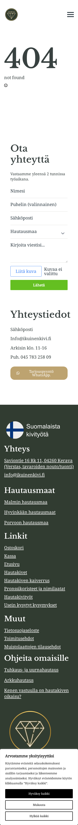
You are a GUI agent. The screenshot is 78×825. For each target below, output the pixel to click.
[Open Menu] (70, 14)
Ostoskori (14, 547)
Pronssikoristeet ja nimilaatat (34, 588)
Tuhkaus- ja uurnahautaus (31, 670)
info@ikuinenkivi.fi (24, 475)
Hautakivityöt (18, 597)
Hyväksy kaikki (39, 794)
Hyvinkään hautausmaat (30, 512)
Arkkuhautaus (18, 680)
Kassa (10, 556)
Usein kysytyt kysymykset (30, 605)
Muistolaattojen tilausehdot (32, 647)
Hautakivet (15, 572)
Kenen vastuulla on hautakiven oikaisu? (36, 693)
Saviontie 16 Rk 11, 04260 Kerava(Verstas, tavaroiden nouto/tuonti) (39, 463)
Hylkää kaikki (39, 816)
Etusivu (12, 564)
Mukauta (39, 805)
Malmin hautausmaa (25, 502)
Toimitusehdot (19, 638)
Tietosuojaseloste (21, 630)
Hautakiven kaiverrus (27, 580)
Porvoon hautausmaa (26, 522)
